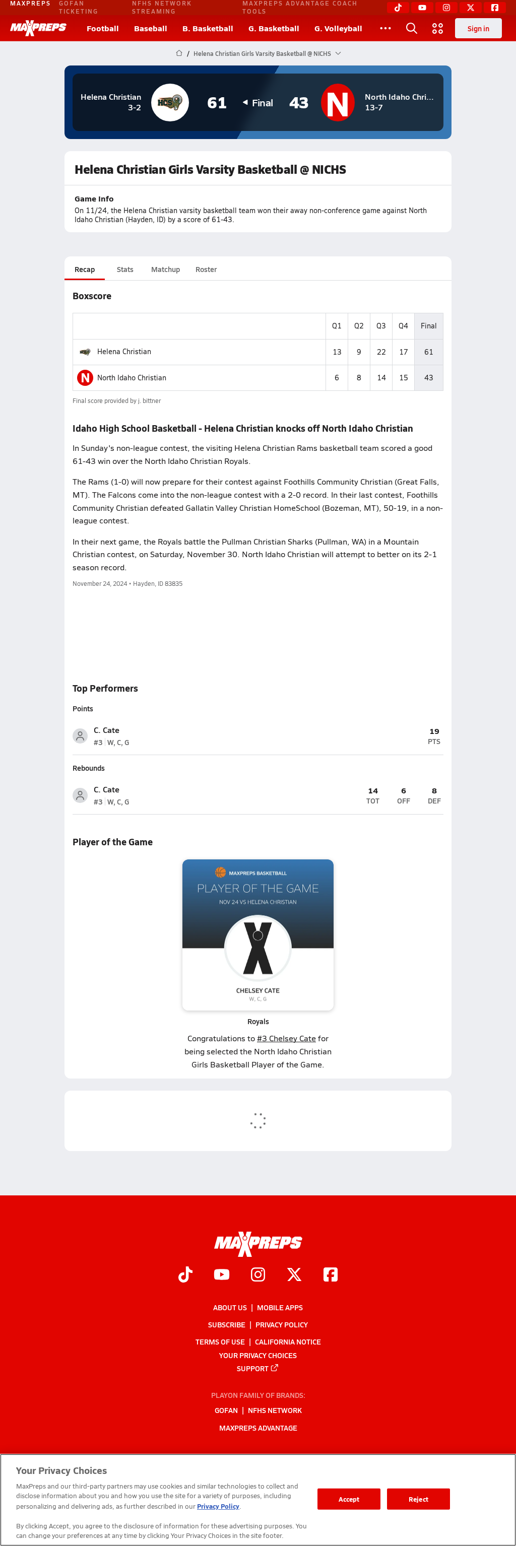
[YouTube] (422, 7)
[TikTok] (398, 7)
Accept (349, 1499)
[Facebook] (495, 7)
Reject (418, 1499)
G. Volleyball (338, 28)
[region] (258, 1500)
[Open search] (412, 28)
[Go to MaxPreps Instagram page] (258, 1276)
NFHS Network (275, 1410)
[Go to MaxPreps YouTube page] (222, 1276)
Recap (85, 269)
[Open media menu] (438, 28)
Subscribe (226, 1324)
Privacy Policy (281, 1324)
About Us (230, 1307)
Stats (125, 269)
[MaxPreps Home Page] (179, 53)
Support (253, 1368)
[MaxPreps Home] (38, 28)
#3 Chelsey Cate (286, 1038)
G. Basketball (273, 28)
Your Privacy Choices (258, 1355)
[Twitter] (471, 7)
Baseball (150, 28)
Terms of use (220, 1341)
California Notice (288, 1341)
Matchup (165, 269)
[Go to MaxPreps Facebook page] (330, 1276)
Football (103, 28)
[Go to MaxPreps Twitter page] (294, 1276)
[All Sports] (385, 28)
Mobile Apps (280, 1307)
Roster (206, 269)
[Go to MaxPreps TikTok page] (185, 1276)
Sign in (478, 28)
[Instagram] (446, 7)
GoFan (226, 1410)
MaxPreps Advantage (258, 1428)
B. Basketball (207, 28)
